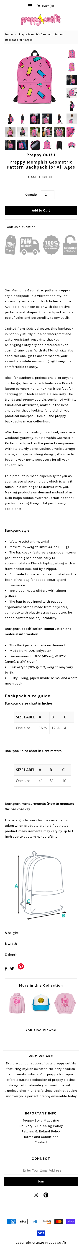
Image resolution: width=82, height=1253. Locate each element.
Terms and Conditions (41, 1137)
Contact (41, 1142)
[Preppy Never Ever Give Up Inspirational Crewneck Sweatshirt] (65, 1013)
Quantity (31, 194)
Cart (47, 6)
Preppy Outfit (55, 1242)
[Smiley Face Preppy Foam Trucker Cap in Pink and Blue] (41, 1013)
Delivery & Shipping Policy (41, 1126)
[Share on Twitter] (12, 969)
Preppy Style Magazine (41, 1120)
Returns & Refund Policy (41, 1131)
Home (9, 34)
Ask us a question (21, 227)
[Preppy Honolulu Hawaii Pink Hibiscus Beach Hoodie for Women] (17, 1013)
